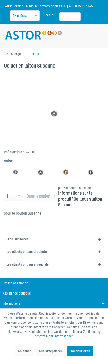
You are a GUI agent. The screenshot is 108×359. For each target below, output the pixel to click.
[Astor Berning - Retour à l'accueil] (33, 35)
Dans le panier (38, 196)
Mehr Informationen (60, 336)
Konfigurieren (80, 351)
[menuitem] (49, 15)
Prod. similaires (17, 239)
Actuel (49, 15)
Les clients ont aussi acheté (26, 251)
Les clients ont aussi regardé (27, 264)
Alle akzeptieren (51, 351)
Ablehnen (24, 351)
